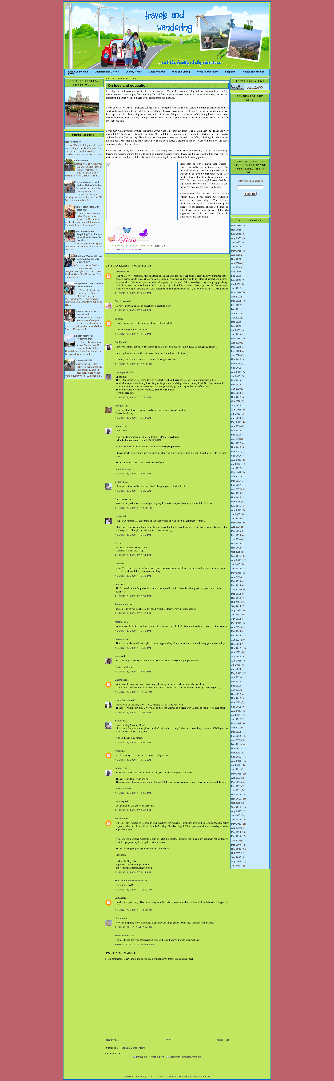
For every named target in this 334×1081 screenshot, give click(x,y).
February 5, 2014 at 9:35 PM (134, 944)
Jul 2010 (235, 815)
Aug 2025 (236, 238)
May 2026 (236, 225)
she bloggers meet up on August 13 (145, 782)
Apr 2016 (236, 527)
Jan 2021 (236, 318)
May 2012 (236, 723)
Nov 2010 (236, 799)
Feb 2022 (236, 305)
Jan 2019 (236, 389)
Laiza (118, 898)
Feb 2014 (236, 635)
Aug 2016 (236, 510)
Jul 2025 (235, 242)
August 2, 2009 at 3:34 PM (133, 596)
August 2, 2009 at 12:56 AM (134, 364)
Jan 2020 (236, 355)
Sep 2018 (236, 405)
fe (116, 543)
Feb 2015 (236, 585)
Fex (117, 751)
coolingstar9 (121, 372)
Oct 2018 (235, 401)
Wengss (119, 406)
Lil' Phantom (81, 160)
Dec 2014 (236, 594)
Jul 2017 (235, 464)
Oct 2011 (235, 753)
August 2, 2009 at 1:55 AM (133, 397)
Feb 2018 (236, 435)
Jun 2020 (236, 334)
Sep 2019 (236, 368)
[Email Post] (163, 245)
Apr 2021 (236, 313)
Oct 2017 (235, 451)
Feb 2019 (236, 385)
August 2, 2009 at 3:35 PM (133, 613)
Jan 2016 (236, 539)
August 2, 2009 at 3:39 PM (133, 648)
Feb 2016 (236, 535)
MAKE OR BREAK (125, 446)
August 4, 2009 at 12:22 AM (134, 890)
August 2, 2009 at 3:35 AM (133, 418)
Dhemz (118, 680)
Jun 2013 (236, 669)
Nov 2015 (236, 548)
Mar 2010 (236, 832)
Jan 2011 (235, 790)
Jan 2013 (236, 690)
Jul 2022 (235, 284)
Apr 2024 (236, 263)
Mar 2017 (236, 481)
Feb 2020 (236, 351)
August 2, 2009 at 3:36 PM (133, 631)
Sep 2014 (236, 606)
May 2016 (236, 523)
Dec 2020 (236, 322)
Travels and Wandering (135, 1076)
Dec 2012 (236, 694)
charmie (119, 918)
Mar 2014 (236, 631)
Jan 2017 (236, 489)
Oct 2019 (235, 363)
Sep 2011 (236, 757)
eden (117, 656)
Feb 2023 (236, 276)
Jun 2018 (236, 418)
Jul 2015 (235, 564)
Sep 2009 (236, 857)
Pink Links (120, 301)
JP (116, 319)
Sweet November (71, 142)
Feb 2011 (236, 786)
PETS (71, 73)
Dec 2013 (236, 644)
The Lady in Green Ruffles (129, 881)
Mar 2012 (236, 732)
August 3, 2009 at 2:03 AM (133, 712)
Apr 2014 (236, 627)
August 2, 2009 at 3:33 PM (133, 576)
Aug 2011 (236, 761)
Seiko (118, 482)
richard (118, 516)
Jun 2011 (236, 769)
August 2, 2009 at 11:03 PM (133, 692)
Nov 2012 (236, 698)
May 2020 (236, 338)
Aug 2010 (236, 811)
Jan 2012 (236, 740)
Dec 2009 (236, 845)
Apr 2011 (235, 778)
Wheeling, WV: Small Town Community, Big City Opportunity (88, 259)
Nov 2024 (236, 259)
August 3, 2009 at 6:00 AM (133, 742)
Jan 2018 (236, 439)
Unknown (120, 271)
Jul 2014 (235, 615)
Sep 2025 (236, 234)
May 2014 (236, 623)
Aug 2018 (236, 410)
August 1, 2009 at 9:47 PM (133, 334)
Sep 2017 (236, 456)
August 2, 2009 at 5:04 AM (133, 474)
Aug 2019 (236, 372)
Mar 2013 (236, 681)
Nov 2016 (236, 497)
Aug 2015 (236, 560)
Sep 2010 (236, 807)
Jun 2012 (236, 719)
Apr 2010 (236, 828)
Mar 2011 (236, 782)
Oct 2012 (235, 702)
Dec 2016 (236, 493)
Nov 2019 (236, 359)
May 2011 (236, 774)
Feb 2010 (236, 836)
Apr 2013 (236, 677)
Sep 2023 (236, 272)
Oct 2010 (235, 803)
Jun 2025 (236, 246)
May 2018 (236, 422)
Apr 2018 (236, 426)
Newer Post (112, 1040)
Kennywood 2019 (83, 360)
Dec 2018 (236, 393)
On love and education (128, 85)
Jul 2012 (235, 715)
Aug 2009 (236, 861)
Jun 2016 (236, 518)
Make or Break (123, 469)
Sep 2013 (236, 656)
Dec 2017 (236, 443)
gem (117, 584)
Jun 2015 (236, 568)
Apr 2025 (236, 255)
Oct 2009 (235, 853)
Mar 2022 (236, 301)
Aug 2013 (236, 661)
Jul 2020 (235, 330)
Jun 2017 (236, 468)
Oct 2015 (235, 552)
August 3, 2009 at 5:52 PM (133, 793)
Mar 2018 (236, 430)
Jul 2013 (235, 665)
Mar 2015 (236, 581)
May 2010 (236, 824)
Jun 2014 (236, 619)
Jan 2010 (236, 841)
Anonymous (121, 604)
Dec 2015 (236, 543)
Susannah (120, 818)
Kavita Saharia (122, 700)
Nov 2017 (236, 447)
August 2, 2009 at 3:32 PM (133, 555)
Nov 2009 (236, 849)
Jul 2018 (235, 414)
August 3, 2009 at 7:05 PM (133, 810)
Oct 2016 (235, 502)
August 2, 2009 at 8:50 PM (133, 672)
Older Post (223, 1040)
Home (168, 1039)
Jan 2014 (236, 640)
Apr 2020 (236, 343)
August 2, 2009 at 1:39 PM (133, 535)
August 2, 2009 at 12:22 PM (134, 508)
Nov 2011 (236, 748)
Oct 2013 (235, 652)
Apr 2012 (236, 728)
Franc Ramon (122, 935)
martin (118, 622)
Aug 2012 (236, 711)
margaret (119, 639)
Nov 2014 (236, 598)
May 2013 (236, 673)
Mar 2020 (236, 347)
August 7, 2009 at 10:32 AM (134, 910)
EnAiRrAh (205, 1076)
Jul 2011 (235, 765)
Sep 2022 (236, 280)
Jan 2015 (236, 589)
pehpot (118, 426)
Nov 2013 (236, 648)
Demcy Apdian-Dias (177, 1076)
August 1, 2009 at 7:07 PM (133, 310)
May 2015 (236, 573)
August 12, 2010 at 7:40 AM (134, 927)
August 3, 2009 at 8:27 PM (133, 872)
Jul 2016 (235, 514)
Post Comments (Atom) (132, 1048)
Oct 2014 (235, 602)
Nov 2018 (236, 397)
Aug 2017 (236, 460)
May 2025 (236, 251)
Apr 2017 (236, 476)
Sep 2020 (236, 326)
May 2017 (236, 472)
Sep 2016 (236, 506)
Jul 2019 (235, 376)
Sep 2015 (236, 556)
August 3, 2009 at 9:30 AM (133, 760)
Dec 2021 (236, 309)
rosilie (118, 563)
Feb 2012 (236, 736)
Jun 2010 (236, 819)
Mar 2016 (236, 531)
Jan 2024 (236, 267)
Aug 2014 (236, 610)
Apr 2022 (236, 297)
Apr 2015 (236, 577)
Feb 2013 (236, 686)
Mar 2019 (236, 380)
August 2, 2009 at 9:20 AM (133, 491)
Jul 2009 (235, 866)
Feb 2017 (236, 485)
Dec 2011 (236, 744)
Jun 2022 (236, 288)
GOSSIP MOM (153, 440)
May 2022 (236, 292)
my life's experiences (131, 249)
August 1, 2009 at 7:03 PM (133, 293)
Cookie (118, 342)
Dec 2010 (236, 794)
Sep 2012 (236, 707)
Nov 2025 (236, 230)
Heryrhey (119, 801)
